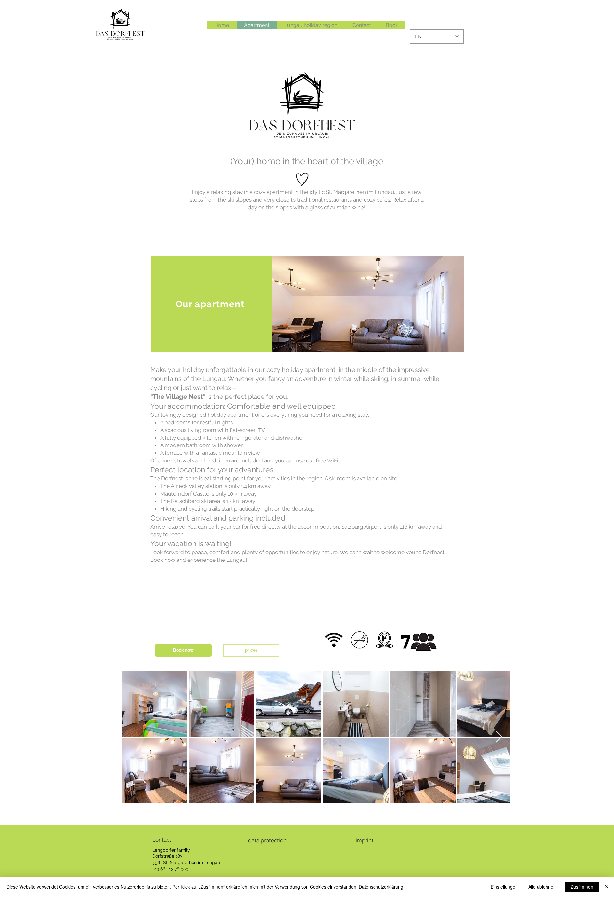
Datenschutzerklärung (381, 887)
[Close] (606, 887)
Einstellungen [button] (504, 887)
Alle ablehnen (542, 887)
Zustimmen (582, 887)
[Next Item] (499, 737)
